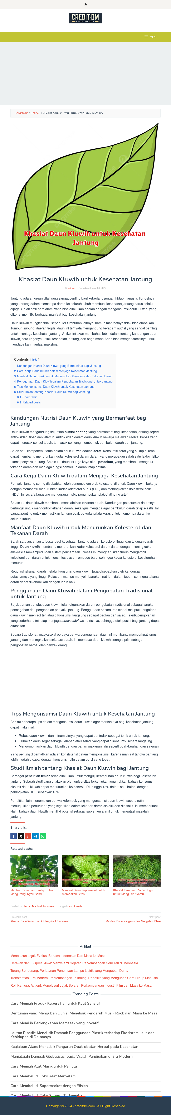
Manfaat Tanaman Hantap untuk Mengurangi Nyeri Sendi (31, 892)
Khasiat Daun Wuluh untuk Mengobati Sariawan (39, 919)
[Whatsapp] (43, 836)
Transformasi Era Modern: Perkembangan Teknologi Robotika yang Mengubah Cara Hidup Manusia (84, 977)
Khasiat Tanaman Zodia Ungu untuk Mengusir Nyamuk (133, 892)
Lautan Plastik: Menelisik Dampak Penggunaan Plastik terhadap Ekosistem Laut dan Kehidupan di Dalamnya (82, 1035)
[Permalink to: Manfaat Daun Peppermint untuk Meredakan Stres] (85, 871)
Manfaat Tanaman (43, 906)
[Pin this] (28, 836)
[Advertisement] (85, 73)
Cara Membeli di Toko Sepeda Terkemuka (46, 1095)
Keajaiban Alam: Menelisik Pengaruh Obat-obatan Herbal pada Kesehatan (74, 1046)
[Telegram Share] (35, 836)
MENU (153, 37)
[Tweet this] (21, 836)
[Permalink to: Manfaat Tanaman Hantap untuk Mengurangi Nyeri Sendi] (34, 871)
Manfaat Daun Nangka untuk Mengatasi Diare (133, 919)
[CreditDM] (85, 17)
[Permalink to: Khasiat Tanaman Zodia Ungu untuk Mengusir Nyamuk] (137, 871)
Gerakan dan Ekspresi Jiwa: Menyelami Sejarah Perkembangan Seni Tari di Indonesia (74, 963)
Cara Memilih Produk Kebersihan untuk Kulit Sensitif (55, 1003)
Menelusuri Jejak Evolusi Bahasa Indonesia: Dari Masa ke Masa (58, 955)
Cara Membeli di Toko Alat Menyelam (42, 1076)
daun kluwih (75, 906)
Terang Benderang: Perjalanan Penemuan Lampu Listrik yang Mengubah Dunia (69, 970)
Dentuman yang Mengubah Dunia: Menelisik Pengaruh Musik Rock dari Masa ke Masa (83, 1013)
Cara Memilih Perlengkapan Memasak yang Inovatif (54, 1023)
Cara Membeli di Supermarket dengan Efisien (49, 1085)
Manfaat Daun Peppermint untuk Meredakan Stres (83, 892)
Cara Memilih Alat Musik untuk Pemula (43, 1066)
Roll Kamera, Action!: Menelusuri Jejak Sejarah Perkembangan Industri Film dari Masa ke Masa (81, 985)
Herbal (26, 906)
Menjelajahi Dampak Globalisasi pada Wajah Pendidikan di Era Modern (71, 1056)
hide (34, 359)
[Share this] (13, 836)
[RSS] (85, 4)
